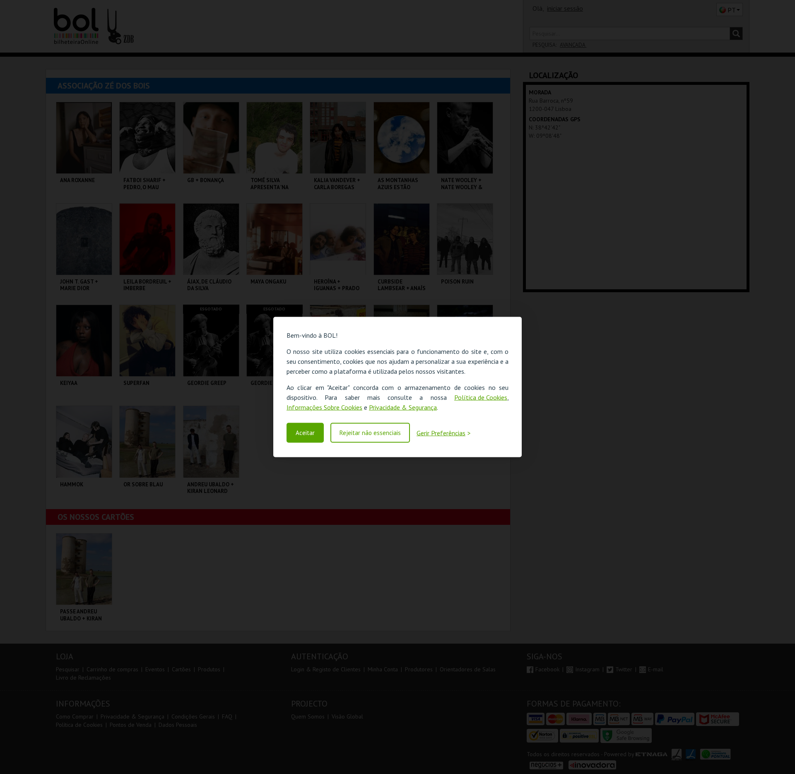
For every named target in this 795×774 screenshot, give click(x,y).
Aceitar (305, 433)
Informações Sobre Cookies (324, 407)
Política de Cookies (480, 397)
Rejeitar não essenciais (370, 433)
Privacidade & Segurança (403, 407)
